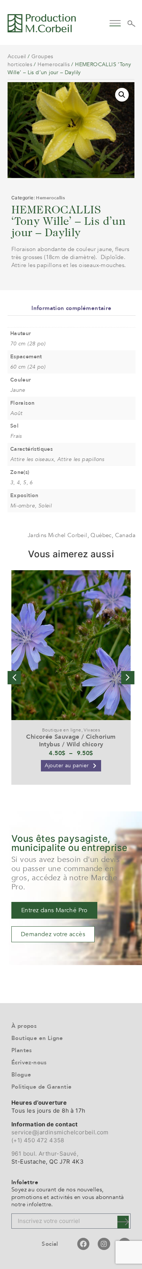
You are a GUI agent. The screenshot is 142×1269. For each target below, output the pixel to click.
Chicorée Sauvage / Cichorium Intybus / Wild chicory (70, 740)
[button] (115, 22)
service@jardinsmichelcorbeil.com (60, 1132)
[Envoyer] (123, 1222)
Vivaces (92, 730)
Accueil (17, 56)
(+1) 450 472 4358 (37, 1140)
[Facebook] (83, 1244)
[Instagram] (104, 1244)
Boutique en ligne (61, 730)
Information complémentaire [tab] (71, 308)
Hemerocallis (53, 64)
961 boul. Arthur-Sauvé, (44, 1153)
